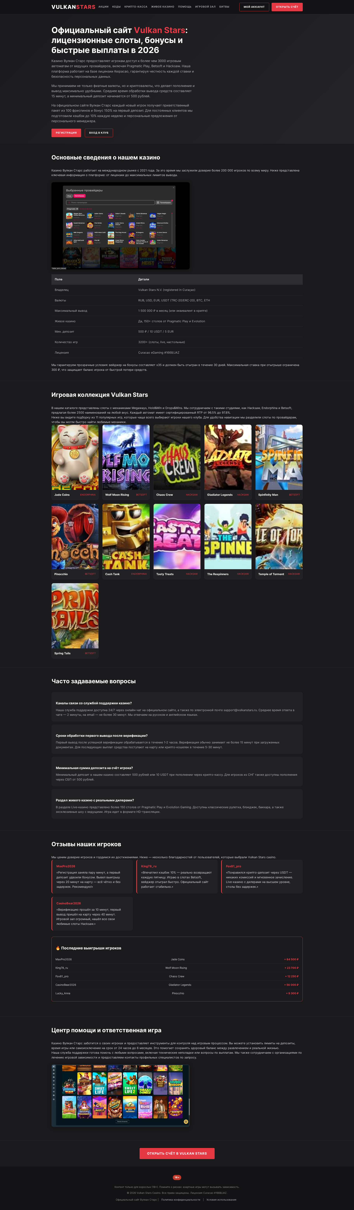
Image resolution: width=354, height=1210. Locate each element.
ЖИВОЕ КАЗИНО (162, 6)
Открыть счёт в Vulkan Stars (177, 1153)
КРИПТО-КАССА (136, 6)
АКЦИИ (103, 6)
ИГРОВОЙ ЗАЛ (205, 6)
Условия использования (221, 1199)
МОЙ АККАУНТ (254, 6)
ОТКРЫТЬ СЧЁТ (287, 6)
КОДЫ (116, 6)
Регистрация (66, 132)
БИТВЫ (224, 6)
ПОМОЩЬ (185, 6)
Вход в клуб (99, 132)
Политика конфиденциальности (180, 1199)
